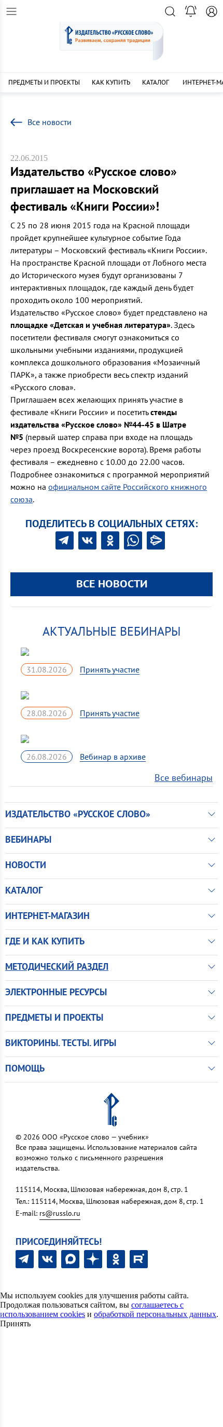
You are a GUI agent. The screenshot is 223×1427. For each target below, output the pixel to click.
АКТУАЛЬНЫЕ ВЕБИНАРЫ (111, 631)
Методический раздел (56, 966)
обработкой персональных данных (155, 1314)
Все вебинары (184, 778)
